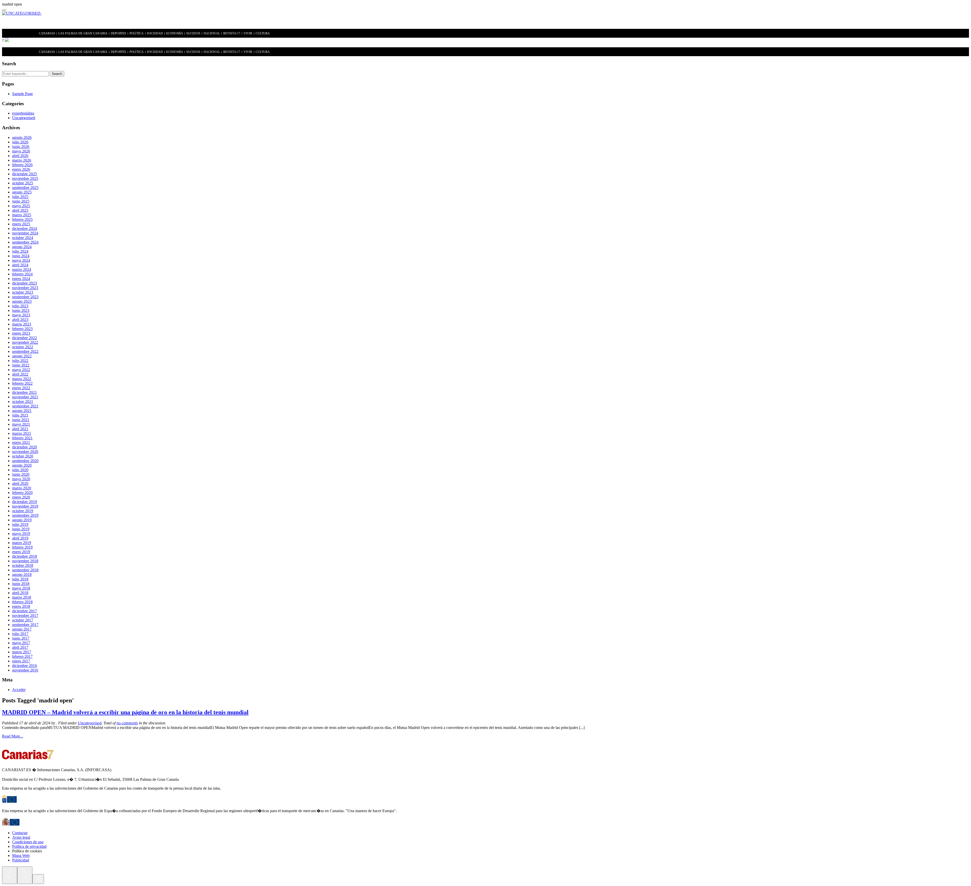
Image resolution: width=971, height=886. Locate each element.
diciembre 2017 (24, 611)
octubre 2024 (22, 237)
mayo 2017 (21, 643)
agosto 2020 (22, 465)
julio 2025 (20, 197)
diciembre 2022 (24, 338)
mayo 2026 (21, 151)
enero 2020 (21, 497)
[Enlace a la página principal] (7, 40)
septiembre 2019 (25, 515)
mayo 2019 (21, 533)
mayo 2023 (21, 315)
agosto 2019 (22, 520)
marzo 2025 (21, 215)
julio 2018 (20, 579)
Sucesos (193, 33)
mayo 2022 (21, 370)
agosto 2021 (22, 410)
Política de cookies (27, 851)
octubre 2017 (22, 620)
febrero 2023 (22, 329)
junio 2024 (20, 256)
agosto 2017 (22, 629)
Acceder (19, 689)
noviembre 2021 (25, 397)
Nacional (212, 33)
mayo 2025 (21, 206)
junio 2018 (20, 583)
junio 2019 (20, 529)
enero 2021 (21, 442)
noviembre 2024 (25, 233)
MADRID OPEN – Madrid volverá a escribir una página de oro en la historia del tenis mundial (125, 712)
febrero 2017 (22, 656)
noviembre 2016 (25, 670)
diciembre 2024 (24, 228)
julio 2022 (20, 360)
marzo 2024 (21, 269)
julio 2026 (20, 142)
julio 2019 (20, 524)
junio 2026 (20, 146)
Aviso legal (21, 837)
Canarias (47, 33)
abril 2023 (20, 319)
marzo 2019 (21, 543)
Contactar (20, 833)
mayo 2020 (21, 479)
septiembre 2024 (25, 242)
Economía (174, 33)
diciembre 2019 (24, 502)
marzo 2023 (21, 324)
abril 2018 (20, 593)
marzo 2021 (21, 433)
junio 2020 (20, 474)
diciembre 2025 (24, 174)
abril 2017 (20, 647)
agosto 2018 (22, 574)
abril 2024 (20, 265)
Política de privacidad (29, 846)
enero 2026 (21, 169)
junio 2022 (20, 365)
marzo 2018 (21, 597)
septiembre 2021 (25, 406)
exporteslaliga (23, 113)
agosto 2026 (22, 137)
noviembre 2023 (25, 288)
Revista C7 (231, 33)
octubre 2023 (22, 292)
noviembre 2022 (25, 342)
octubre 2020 (22, 456)
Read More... (12, 736)
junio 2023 (20, 310)
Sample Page (22, 94)
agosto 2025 (22, 192)
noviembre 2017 (25, 615)
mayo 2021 (21, 424)
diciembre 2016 (24, 665)
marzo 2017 (21, 652)
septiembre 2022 (25, 351)
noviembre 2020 (25, 451)
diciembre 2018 (24, 556)
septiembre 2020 (25, 461)
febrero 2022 (22, 383)
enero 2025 (21, 224)
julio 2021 (20, 415)
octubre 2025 (22, 183)
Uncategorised (23, 118)
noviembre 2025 (25, 178)
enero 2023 (21, 333)
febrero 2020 (22, 492)
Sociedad (155, 33)
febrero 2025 (22, 219)
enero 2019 (21, 552)
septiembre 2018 (25, 570)
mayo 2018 (21, 588)
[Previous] (9, 875)
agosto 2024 (22, 247)
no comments (127, 723)
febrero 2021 (22, 438)
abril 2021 (20, 429)
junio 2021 (20, 420)
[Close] (38, 879)
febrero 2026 (22, 165)
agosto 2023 (22, 301)
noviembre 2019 (25, 506)
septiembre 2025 (25, 187)
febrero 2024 (22, 274)
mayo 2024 (21, 260)
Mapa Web (21, 855)
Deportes (118, 33)
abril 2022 (20, 374)
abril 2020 (20, 483)
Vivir (248, 33)
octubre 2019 (22, 511)
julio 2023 (20, 306)
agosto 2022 (22, 356)
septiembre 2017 (25, 624)
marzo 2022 (21, 379)
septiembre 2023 (25, 297)
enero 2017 (21, 661)
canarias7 (21, 33)
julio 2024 (20, 251)
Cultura (263, 33)
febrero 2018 (22, 602)
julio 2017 (20, 634)
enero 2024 (21, 278)
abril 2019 (20, 538)
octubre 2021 (22, 401)
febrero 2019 (22, 547)
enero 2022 (21, 388)
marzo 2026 (21, 160)
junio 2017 (20, 638)
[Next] (24, 875)
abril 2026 (20, 156)
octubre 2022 (22, 347)
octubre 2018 (22, 565)
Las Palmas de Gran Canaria (82, 33)
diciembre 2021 (24, 392)
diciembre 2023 (24, 283)
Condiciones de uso (27, 842)
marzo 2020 (21, 488)
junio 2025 (20, 201)
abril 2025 (20, 210)
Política (136, 33)
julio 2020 (20, 470)
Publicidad (20, 860)
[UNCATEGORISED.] (21, 13)
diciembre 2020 (24, 447)
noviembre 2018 (25, 561)
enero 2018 (21, 606)
